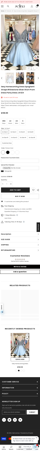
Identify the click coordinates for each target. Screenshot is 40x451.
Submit (32, 412)
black (19, 371)
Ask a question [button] (20, 272)
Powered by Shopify (27, 433)
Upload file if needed (7, 165)
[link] (10, 316)
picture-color (16, 371)
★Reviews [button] (38, 227)
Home (2, 11)
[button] (33, 68)
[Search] (8, 6)
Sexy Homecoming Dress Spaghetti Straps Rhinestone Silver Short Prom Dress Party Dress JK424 (20, 364)
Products (9, 11)
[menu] (2, 6)
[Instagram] (9, 420)
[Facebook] (4, 420)
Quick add (20, 359)
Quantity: (4, 180)
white (21, 371)
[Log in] (32, 6)
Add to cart (15, 190)
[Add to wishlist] (33, 190)
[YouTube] (20, 420)
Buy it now (20, 196)
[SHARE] (37, 190)
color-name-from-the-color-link (24, 371)
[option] (20, 42)
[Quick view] (27, 338)
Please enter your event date (10, 158)
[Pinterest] (15, 420)
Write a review (20, 266)
